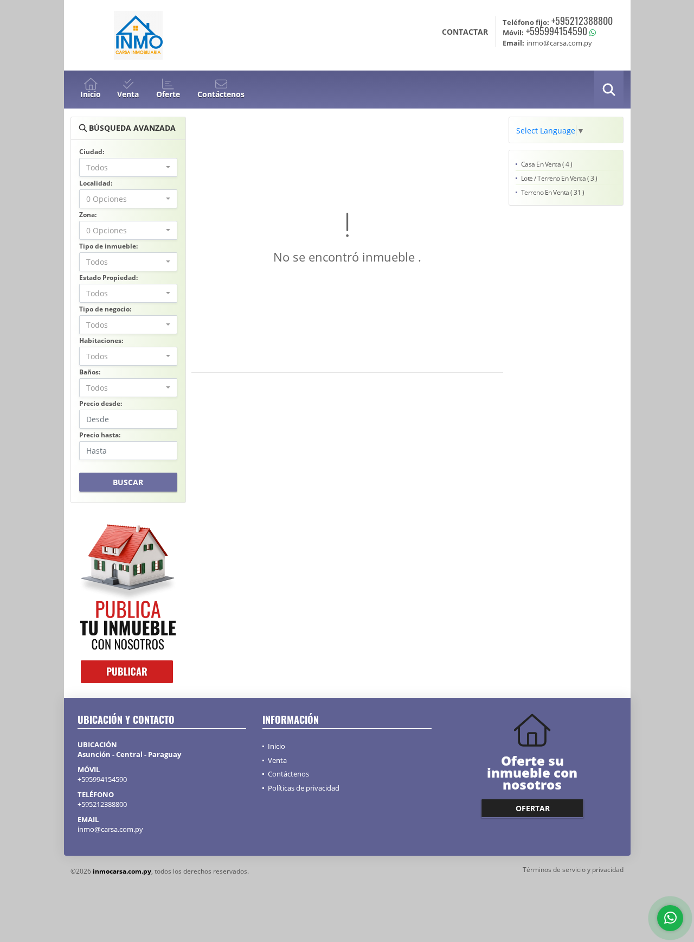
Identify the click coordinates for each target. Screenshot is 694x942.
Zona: (88, 214)
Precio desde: (100, 403)
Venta (277, 760)
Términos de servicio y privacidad (573, 869)
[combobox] (128, 167)
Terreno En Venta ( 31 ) (552, 192)
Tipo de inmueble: (108, 246)
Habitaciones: (101, 340)
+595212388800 (582, 21)
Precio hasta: (99, 435)
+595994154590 (556, 31)
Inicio (276, 746)
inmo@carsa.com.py (110, 829)
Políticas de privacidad (303, 788)
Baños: (89, 372)
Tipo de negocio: (105, 309)
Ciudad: (91, 151)
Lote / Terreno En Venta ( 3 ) (559, 178)
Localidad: (95, 183)
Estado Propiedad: (108, 277)
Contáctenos (288, 774)
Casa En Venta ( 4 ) (547, 164)
